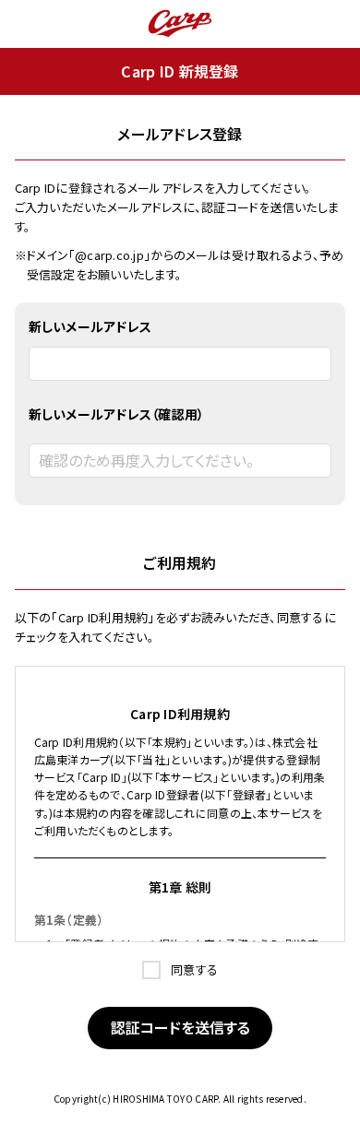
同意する (193, 969)
